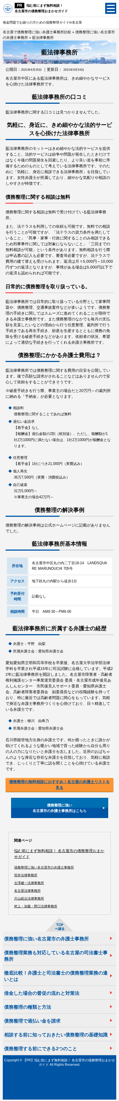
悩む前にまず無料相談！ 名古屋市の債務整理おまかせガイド (59, 854)
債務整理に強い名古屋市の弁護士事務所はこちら (60, 808)
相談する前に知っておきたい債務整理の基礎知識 (56, 1034)
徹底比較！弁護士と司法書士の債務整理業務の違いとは (56, 976)
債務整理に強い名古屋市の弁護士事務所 (44, 867)
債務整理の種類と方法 (27, 1007)
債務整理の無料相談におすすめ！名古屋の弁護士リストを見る (59, 784)
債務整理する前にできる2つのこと (40, 1048)
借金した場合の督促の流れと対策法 (41, 993)
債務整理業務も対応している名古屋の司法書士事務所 (56, 956)
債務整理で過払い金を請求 (32, 1021)
